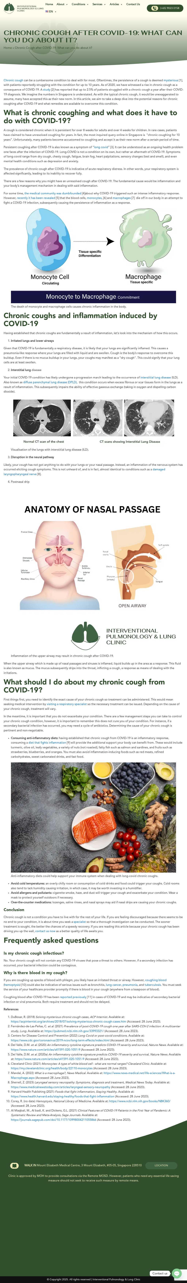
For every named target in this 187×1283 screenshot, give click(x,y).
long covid (101, 147)
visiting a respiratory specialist (67, 704)
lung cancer (113, 985)
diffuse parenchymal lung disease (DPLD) (50, 382)
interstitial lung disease (155, 377)
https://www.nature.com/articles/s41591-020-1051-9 (45, 1049)
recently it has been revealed (36, 198)
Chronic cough (13, 80)
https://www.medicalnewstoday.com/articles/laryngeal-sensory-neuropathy (60, 1087)
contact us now (45, 931)
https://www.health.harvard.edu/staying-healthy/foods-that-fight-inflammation (62, 1096)
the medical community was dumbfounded (52, 193)
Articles (114, 4)
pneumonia (130, 985)
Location (161, 1165)
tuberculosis (153, 985)
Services (97, 4)
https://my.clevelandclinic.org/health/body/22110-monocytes (52, 1068)
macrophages (122, 198)
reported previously (73, 997)
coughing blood (156, 980)
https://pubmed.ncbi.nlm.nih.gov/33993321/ (74, 1031)
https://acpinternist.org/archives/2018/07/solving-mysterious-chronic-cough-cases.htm (68, 1021)
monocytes (94, 198)
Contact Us (133, 4)
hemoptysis (12, 985)
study (46, 89)
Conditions (78, 4)
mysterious (171, 80)
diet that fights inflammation (47, 742)
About (60, 4)
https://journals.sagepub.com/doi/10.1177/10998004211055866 (53, 1120)
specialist (80, 922)
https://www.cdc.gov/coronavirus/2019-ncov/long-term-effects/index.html (60, 1040)
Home (49, 4)
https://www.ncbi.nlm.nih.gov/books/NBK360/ (139, 1101)
